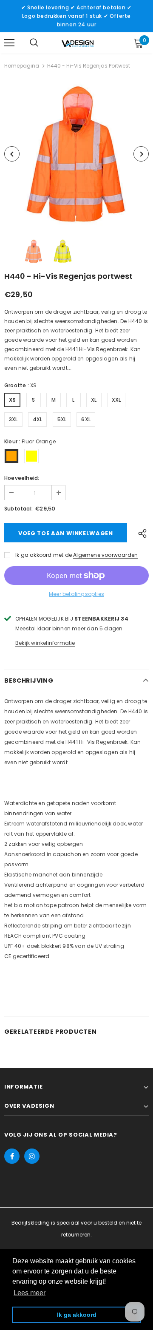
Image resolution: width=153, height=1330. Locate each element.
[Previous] (12, 154)
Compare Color (121, 214)
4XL (37, 419)
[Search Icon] (34, 43)
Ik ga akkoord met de (43, 555)
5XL (62, 419)
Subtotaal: (18, 508)
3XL (13, 419)
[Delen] (140, 532)
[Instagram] (32, 1156)
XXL (116, 399)
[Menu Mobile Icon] (9, 43)
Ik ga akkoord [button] (76, 1314)
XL (93, 399)
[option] (76, 154)
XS (12, 399)
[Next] (141, 154)
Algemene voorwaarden (105, 555)
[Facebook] (12, 1156)
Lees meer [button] (29, 1292)
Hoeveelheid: (21, 478)
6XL (86, 419)
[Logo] (78, 43)
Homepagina (21, 65)
